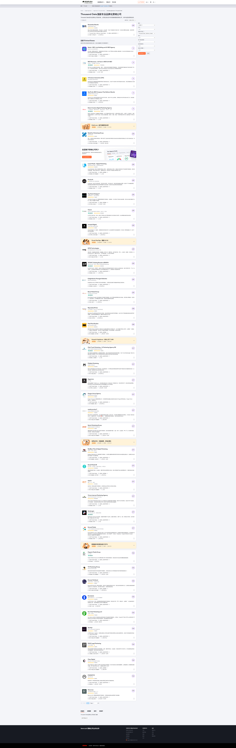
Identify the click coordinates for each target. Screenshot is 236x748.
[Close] (139, 359)
